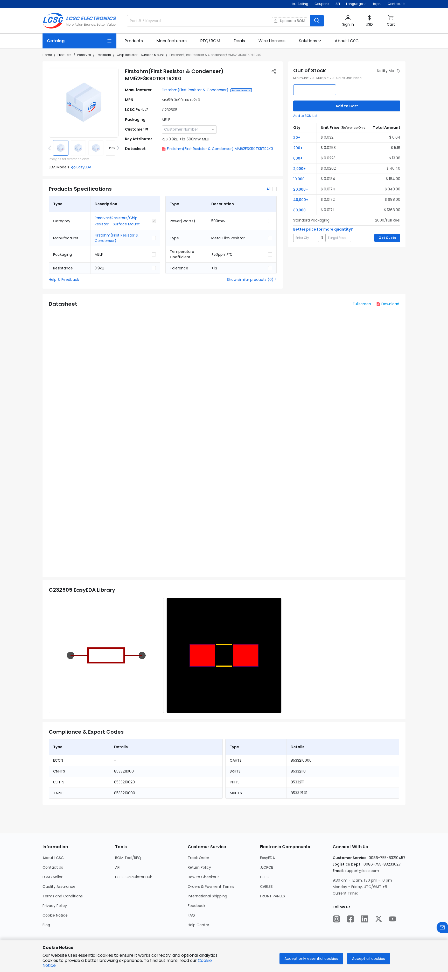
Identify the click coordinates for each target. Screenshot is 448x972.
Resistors (104, 55)
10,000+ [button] (300, 179)
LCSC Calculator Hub (133, 877)
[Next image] (117, 148)
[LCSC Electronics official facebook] (350, 919)
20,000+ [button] (300, 189)
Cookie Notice (55, 915)
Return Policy (199, 867)
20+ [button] (296, 137)
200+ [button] (298, 148)
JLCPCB (266, 867)
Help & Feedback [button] (64, 279)
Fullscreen (362, 303)
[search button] (317, 20)
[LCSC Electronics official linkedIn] (364, 919)
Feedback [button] (196, 905)
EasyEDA (267, 857)
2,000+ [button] (299, 168)
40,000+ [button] (300, 199)
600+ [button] (298, 158)
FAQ (191, 915)
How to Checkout (203, 877)
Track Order (198, 857)
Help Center (198, 924)
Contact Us (396, 4)
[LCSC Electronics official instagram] (336, 919)
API (337, 4)
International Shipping (207, 896)
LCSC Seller (52, 877)
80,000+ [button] (300, 210)
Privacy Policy (55, 905)
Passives (84, 55)
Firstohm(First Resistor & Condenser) (195, 89)
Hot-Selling (299, 4)
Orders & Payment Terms (211, 886)
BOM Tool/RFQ (128, 857)
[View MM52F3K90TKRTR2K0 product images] (84, 103)
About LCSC (53, 857)
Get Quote (387, 237)
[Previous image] (50, 148)
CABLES (266, 886)
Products (65, 55)
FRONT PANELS (272, 896)
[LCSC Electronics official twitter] (378, 919)
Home (47, 55)
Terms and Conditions (63, 896)
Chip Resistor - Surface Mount (140, 55)
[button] (348, 21)
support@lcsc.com (362, 870)
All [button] (268, 188)
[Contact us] (442, 927)
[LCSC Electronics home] (79, 20)
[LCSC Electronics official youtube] (392, 919)
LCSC (264, 877)
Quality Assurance (59, 886)
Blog (46, 924)
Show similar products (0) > (252, 279)
